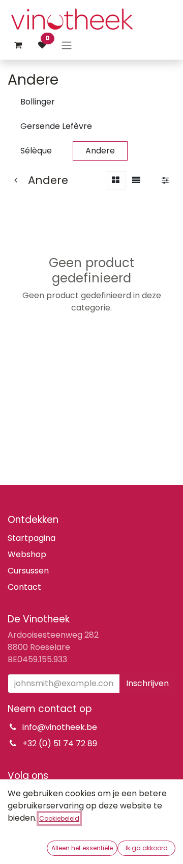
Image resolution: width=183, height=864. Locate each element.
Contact (24, 587)
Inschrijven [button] (147, 683)
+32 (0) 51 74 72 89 (59, 743)
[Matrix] (115, 180)
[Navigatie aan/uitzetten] (66, 45)
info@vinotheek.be (59, 727)
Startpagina (31, 538)
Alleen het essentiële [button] (82, 848)
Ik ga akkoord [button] (147, 848)
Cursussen (28, 571)
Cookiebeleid (59, 818)
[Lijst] (136, 180)
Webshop (27, 554)
